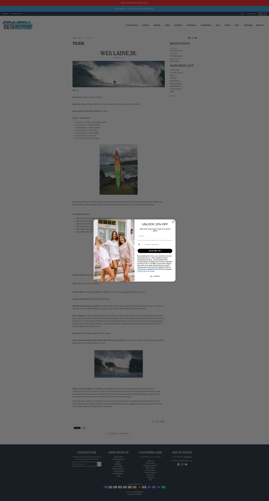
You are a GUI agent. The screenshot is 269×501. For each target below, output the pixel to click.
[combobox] (140, 245)
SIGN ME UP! (155, 251)
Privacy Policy (142, 271)
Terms (152, 271)
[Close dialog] (173, 221)
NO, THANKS (155, 276)
